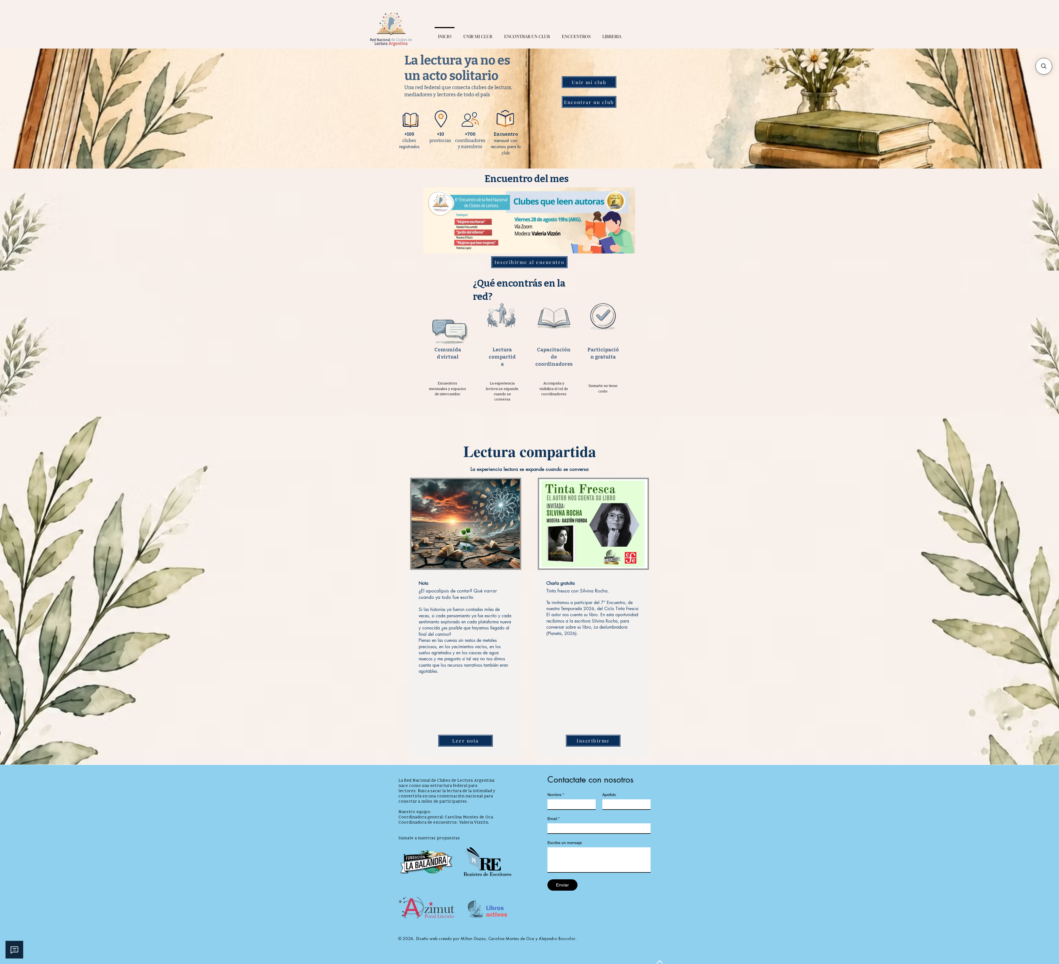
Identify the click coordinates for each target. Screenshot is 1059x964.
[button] (1044, 66)
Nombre (555, 794)
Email (553, 818)
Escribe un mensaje (564, 842)
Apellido (609, 794)
